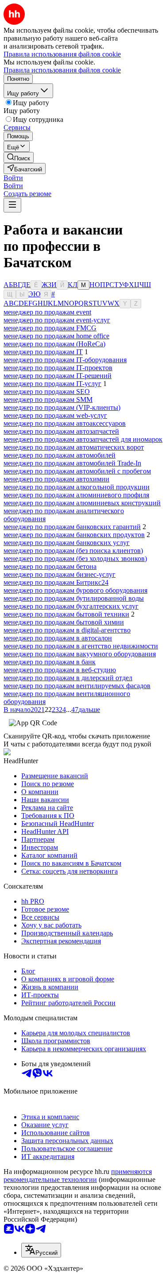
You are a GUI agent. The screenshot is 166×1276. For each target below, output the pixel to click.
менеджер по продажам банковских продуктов (74, 534)
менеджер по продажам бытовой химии (64, 622)
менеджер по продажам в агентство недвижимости (81, 646)
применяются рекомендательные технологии (78, 1175)
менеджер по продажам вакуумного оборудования (80, 654)
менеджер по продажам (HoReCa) (54, 344)
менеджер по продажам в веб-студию (60, 670)
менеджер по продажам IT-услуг (52, 383)
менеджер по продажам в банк (50, 662)
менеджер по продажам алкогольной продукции (77, 487)
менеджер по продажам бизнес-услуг (60, 574)
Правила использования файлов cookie (62, 70)
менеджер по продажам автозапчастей (61, 431)
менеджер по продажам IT (43, 352)
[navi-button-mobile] (12, 205)
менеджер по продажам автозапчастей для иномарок (83, 439)
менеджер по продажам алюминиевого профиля (76, 495)
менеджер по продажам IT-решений (58, 375)
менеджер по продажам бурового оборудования (75, 590)
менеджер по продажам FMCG (50, 328)
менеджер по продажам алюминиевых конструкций (82, 503)
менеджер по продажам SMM (48, 399)
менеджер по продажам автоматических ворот (74, 447)
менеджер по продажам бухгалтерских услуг (71, 606)
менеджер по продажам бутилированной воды (74, 598)
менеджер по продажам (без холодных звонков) (75, 558)
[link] (19, 157)
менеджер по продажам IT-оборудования (65, 359)
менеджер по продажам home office (56, 336)
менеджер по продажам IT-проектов (58, 367)
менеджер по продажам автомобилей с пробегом (77, 471)
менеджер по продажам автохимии (56, 479)
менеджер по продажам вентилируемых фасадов (77, 685)
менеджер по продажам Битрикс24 (56, 582)
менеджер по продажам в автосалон (58, 638)
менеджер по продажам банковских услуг (67, 542)
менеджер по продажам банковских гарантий (72, 526)
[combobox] (41, 1250)
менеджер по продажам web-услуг (55, 415)
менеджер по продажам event (47, 312)
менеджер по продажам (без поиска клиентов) (73, 550)
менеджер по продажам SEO (47, 391)
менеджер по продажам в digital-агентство (67, 630)
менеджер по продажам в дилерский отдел (68, 678)
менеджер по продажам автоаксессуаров (65, 423)
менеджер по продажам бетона (50, 566)
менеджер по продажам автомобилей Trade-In (72, 463)
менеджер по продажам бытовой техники (66, 614)
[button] (13, 178)
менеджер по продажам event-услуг (57, 320)
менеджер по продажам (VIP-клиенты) (62, 407)
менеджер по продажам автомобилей (60, 455)
